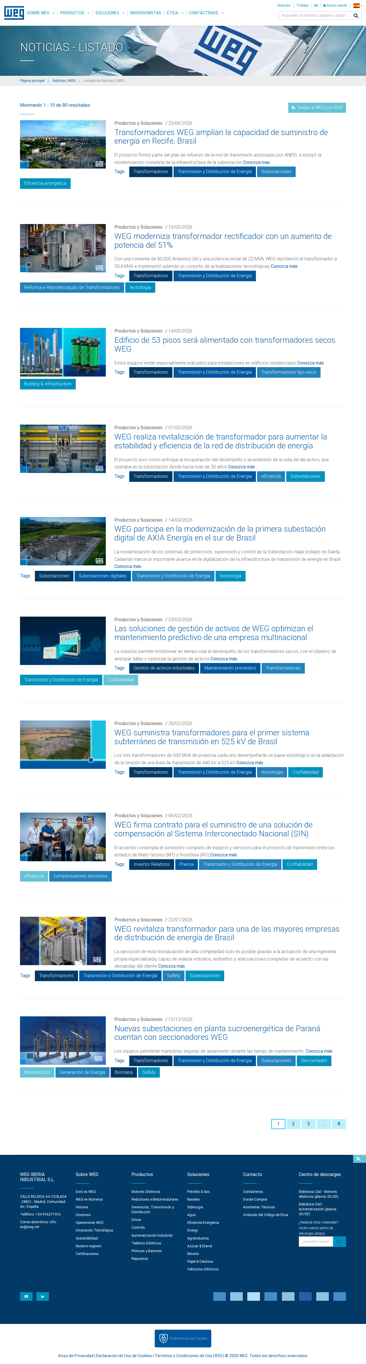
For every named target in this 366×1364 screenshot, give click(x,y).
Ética (172, 13)
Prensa (187, 864)
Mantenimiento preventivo (230, 668)
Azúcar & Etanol (199, 1246)
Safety (173, 975)
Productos (72, 13)
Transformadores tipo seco (288, 372)
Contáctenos (203, 13)
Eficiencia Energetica (203, 1223)
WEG (12, 13)
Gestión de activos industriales (164, 668)
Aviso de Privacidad (76, 1355)
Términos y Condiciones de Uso (183, 1355)
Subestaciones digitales (103, 576)
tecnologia (140, 287)
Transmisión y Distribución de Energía (215, 171)
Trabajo (302, 5)
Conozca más (256, 162)
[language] (358, 5)
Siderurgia (195, 1207)
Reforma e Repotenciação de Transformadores (72, 287)
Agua (191, 1215)
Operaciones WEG (90, 1223)
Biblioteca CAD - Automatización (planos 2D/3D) (318, 1209)
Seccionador (314, 1060)
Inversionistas (145, 13)
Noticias (284, 5)
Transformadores (151, 171)
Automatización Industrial (152, 1236)
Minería (193, 1254)
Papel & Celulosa (200, 1262)
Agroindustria (198, 1238)
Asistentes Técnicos (259, 1207)
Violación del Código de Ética (265, 1215)
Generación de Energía (82, 1072)
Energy (192, 1230)
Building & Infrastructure (47, 384)
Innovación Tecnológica (94, 1230)
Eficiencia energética (45, 183)
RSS (218, 1355)
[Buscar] (356, 16)
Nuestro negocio (88, 1246)
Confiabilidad (121, 679)
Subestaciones (276, 171)
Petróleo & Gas (198, 1192)
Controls (138, 1228)
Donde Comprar (255, 1199)
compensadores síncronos (80, 876)
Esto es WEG (86, 1192)
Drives (136, 1220)
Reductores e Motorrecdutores (155, 1199)
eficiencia (271, 476)
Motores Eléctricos (146, 1192)
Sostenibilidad (87, 1238)
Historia (82, 1207)
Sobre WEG (38, 13)
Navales (193, 1199)
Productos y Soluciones (138, 123)
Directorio (83, 1215)
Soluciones (107, 13)
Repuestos (140, 1259)
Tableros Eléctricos (146, 1243)
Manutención (37, 1072)
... (324, 1124)
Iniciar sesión (336, 5)
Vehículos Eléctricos (203, 1269)
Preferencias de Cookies (188, 1338)
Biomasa (124, 1072)
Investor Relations (152, 864)
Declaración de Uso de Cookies (124, 1355)
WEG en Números (89, 1199)
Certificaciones (87, 1254)
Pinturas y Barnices (147, 1251)
